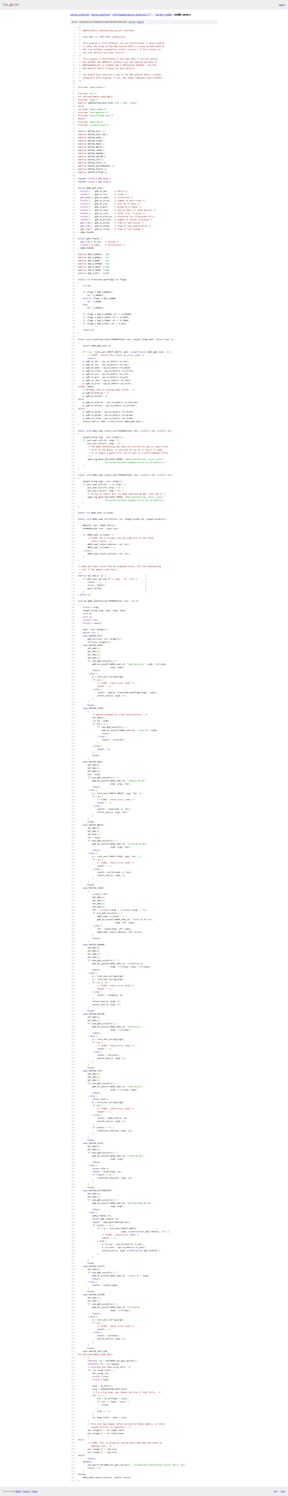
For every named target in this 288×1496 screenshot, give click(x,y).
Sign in (282, 4)
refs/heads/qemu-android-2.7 (131, 14)
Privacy (26, 1491)
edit (140, 22)
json (282, 1491)
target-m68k (164, 14)
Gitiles (18, 1491)
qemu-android (79, 14)
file (132, 22)
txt (275, 1491)
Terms (35, 1491)
